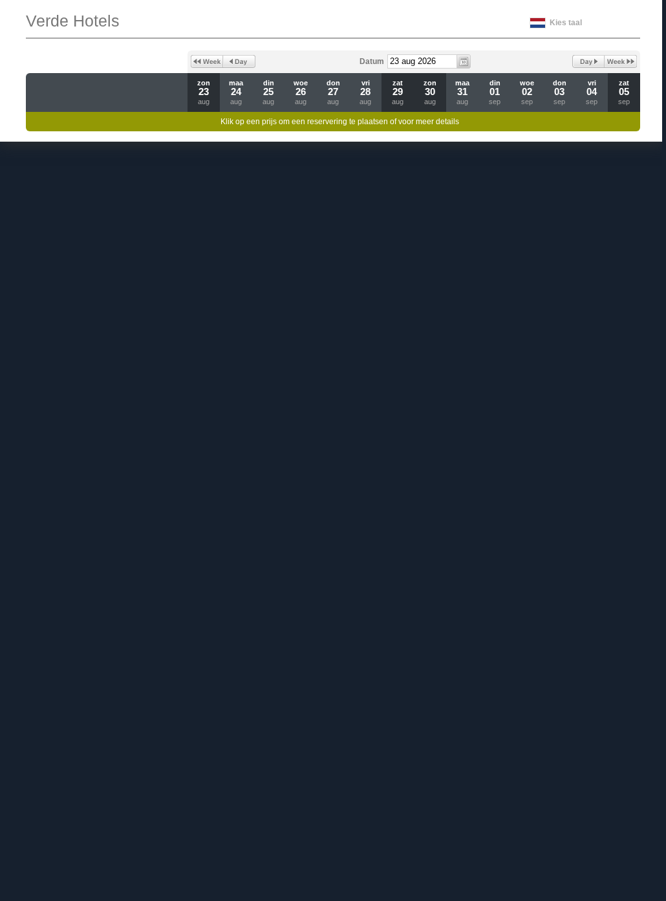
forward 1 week (621, 61)
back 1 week (207, 61)
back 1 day (239, 61)
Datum (372, 61)
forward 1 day (588, 61)
